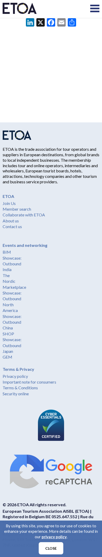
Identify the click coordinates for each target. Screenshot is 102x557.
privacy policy (54, 536)
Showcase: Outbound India (12, 263)
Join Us (9, 203)
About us (11, 220)
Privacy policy (15, 376)
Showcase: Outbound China (12, 322)
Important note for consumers (29, 381)
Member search (17, 208)
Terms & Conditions (20, 387)
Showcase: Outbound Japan (12, 345)
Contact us (12, 226)
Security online (16, 393)
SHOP (8, 333)
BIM (7, 251)
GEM (7, 356)
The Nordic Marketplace (14, 281)
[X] (40, 23)
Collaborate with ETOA (24, 214)
